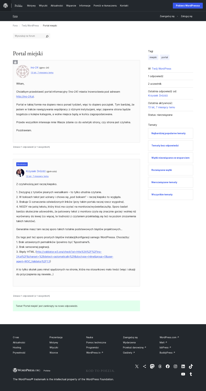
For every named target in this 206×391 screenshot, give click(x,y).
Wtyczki (54, 347)
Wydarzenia (129, 342)
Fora (15, 16)
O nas (16, 337)
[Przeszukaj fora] (47, 35)
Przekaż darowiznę (134, 347)
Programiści (92, 347)
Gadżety (129, 352)
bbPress (165, 347)
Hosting (17, 347)
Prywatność (19, 352)
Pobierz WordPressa (188, 5)
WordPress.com (169, 337)
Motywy (54, 342)
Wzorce (54, 352)
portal (165, 57)
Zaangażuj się (130, 337)
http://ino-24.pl (25, 96)
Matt (163, 342)
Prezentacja (56, 337)
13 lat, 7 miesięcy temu (42, 72)
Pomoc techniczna (96, 342)
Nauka (89, 337)
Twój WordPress (30, 25)
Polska (47, 370)
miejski (153, 57)
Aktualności (19, 342)
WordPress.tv (94, 352)
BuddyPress (167, 352)
